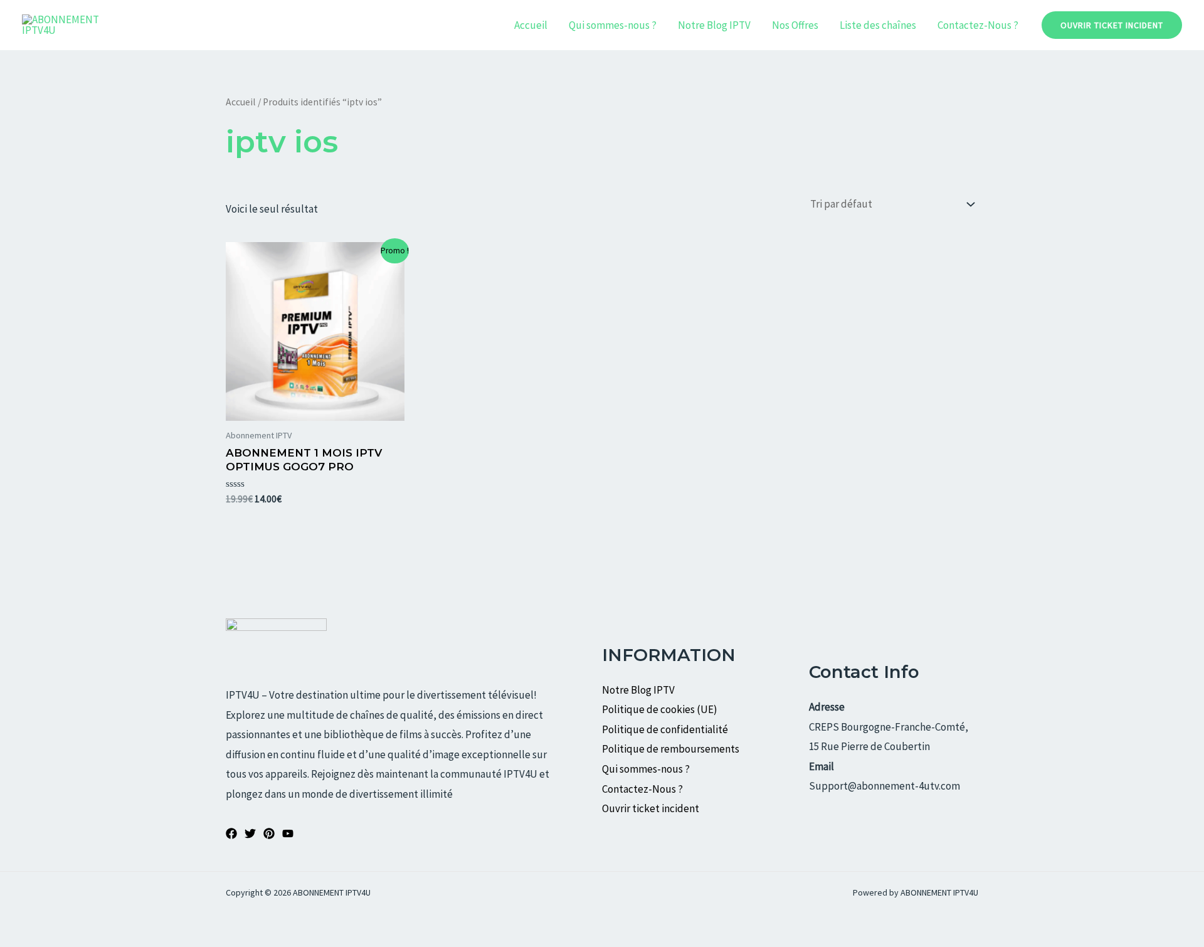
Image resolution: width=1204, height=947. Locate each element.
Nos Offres (795, 25)
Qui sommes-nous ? (613, 25)
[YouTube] (287, 833)
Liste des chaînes (878, 25)
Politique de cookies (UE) (659, 709)
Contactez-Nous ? (977, 25)
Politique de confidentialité (665, 729)
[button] (1112, 25)
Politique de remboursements (670, 749)
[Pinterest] (269, 833)
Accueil (530, 25)
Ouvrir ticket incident (651, 808)
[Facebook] (231, 833)
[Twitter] (250, 833)
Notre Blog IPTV (714, 25)
